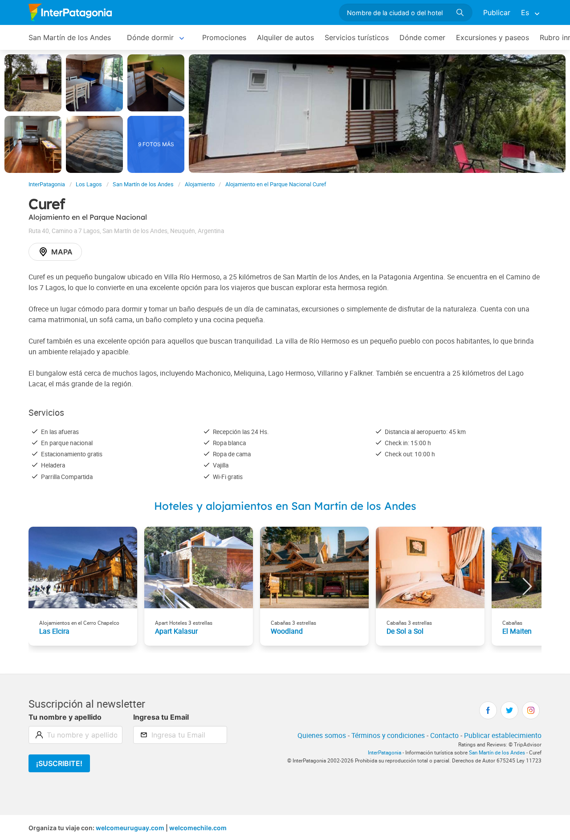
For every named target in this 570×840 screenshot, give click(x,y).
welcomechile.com (198, 828)
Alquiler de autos (285, 37)
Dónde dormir (150, 37)
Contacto (444, 735)
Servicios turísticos (357, 37)
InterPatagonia (46, 184)
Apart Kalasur (176, 631)
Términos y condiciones (388, 735)
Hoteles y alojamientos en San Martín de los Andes (285, 505)
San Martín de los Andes (69, 37)
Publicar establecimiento (503, 735)
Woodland (287, 631)
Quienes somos (321, 735)
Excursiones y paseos (492, 37)
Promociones (224, 37)
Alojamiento (200, 184)
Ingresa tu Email (161, 717)
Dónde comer (422, 37)
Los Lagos (89, 184)
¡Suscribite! (59, 763)
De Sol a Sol (405, 631)
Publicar (496, 12)
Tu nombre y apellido (65, 717)
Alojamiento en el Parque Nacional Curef (275, 184)
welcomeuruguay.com (130, 828)
